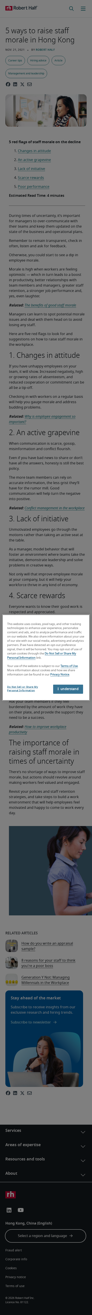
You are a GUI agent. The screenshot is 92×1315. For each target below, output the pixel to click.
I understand (68, 689)
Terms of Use (69, 666)
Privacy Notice (59, 674)
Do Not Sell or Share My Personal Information (22, 689)
